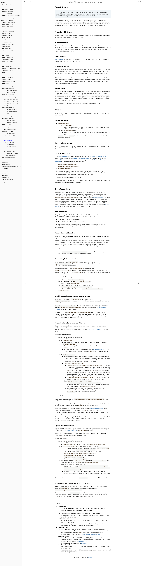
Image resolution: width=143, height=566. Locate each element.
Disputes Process (7, 11)
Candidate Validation (10, 135)
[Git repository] (141, 2)
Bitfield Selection (61, 212)
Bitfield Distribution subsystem (81, 158)
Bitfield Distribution (10, 114)
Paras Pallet (6, 37)
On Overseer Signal (61, 120)
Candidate (5, 160)
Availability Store (9, 133)
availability (84, 543)
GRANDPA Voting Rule (8, 86)
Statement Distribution (11, 101)
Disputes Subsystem (60, 160)
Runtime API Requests (11, 149)
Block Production (62, 189)
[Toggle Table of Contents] (24, 2)
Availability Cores (7, 59)
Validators (5, 55)
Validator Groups (7, 57)
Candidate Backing (10, 97)
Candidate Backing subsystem (98, 156)
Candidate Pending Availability (11, 68)
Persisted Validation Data (9, 62)
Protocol (58, 110)
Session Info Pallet (8, 51)
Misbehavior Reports (62, 67)
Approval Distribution (10, 122)
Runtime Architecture (7, 26)
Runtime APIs (5, 53)
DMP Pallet (6, 46)
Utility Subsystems (7, 131)
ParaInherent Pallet (8, 44)
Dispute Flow (8, 13)
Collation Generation (10, 90)
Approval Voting (9, 120)
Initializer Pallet (7, 29)
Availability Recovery (10, 111)
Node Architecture (6, 79)
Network (5, 173)
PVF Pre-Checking (10, 155)
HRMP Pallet (6, 48)
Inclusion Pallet (7, 42)
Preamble (3, 2)
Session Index (6, 64)
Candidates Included (8, 75)
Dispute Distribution (10, 129)
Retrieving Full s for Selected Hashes (73, 483)
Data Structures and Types (8, 157)
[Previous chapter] (25, 283)
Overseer (5, 83)
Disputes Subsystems (8, 124)
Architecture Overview (7, 20)
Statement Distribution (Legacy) (11, 104)
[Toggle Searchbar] (31, 2)
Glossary (3, 182)
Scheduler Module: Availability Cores (90, 534)
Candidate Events (7, 70)
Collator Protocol (9, 92)
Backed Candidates (61, 43)
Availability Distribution (11, 109)
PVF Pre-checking (7, 24)
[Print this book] (138, 2)
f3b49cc (90, 557)
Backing (5, 162)
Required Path (59, 396)
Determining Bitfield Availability (66, 259)
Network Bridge (9, 142)
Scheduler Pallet (7, 40)
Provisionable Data (63, 32)
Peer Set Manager (10, 146)
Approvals (5, 175)
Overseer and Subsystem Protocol (11, 166)
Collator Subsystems (8, 88)
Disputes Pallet (7, 35)
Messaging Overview (8, 22)
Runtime (5, 168)
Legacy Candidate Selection (64, 425)
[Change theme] (27, 2)
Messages (5, 171)
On (63, 143)
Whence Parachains (6, 4)
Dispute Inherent (61, 88)
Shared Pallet (6, 33)
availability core (82, 541)
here (98, 103)
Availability (6, 164)
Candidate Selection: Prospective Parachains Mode (72, 296)
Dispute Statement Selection (65, 233)
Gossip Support (9, 144)
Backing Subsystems (8, 94)
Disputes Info (6, 73)
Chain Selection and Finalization (11, 15)
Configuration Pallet (8, 31)
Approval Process (7, 9)
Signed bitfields (59, 59)
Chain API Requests (10, 151)
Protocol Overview (6, 7)
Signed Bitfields (60, 56)
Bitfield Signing (9, 116)
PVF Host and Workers (12, 138)
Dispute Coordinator (10, 127)
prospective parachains (94, 329)
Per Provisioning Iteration (64, 153)
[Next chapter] (138, 283)
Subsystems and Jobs (8, 81)
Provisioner (8, 140)
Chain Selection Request (11, 153)
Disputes (5, 177)
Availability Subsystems (9, 107)
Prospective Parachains (11, 99)
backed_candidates (71, 430)
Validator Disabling (8, 18)
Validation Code (7, 66)
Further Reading (5, 184)
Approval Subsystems (8, 118)
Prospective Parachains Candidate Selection (70, 323)
